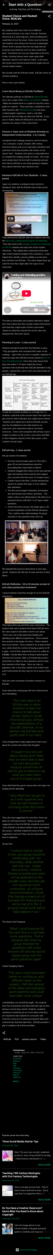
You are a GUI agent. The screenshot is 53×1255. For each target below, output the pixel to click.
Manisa (16, 1061)
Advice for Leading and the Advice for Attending (26, 241)
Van (14, 1065)
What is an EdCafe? (32, 100)
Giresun (16, 1072)
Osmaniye (17, 1070)
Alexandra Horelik (27, 110)
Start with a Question (25, 4)
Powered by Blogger (28, 1250)
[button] (49, 17)
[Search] (49, 5)
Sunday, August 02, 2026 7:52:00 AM (29, 1053)
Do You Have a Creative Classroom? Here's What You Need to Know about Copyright (22, 1211)
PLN (17, 1039)
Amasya (17, 1068)
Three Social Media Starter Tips (20, 1141)
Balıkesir (17, 1077)
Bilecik (16, 1075)
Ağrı (15, 1063)
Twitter (43, 1039)
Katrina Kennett (40, 97)
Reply (16, 1081)
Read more (44, 1165)
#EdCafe (7, 1039)
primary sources (29, 1039)
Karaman (17, 1059)
